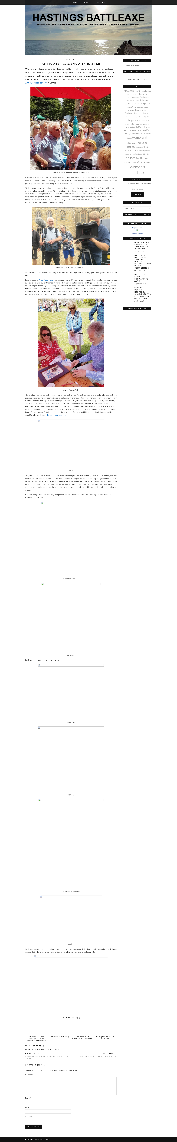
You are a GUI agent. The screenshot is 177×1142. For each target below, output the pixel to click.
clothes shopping (135, 103)
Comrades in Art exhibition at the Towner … (82, 1038)
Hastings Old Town (136, 127)
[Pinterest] (130, 318)
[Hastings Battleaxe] (88, 27)
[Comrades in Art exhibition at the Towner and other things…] (82, 1027)
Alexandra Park (132, 91)
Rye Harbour (142, 158)
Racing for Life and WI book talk (105, 1037)
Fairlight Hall (139, 113)
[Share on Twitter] (37, 1046)
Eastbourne (129, 113)
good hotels (140, 117)
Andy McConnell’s (46, 280)
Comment (29, 1075)
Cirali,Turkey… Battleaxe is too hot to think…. (46, 1055)
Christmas (143, 100)
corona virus (133, 110)
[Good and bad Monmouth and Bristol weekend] (128, 244)
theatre (127, 162)
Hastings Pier (143, 130)
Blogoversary (130, 100)
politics (130, 158)
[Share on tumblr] (43, 1046)
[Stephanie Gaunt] (137, 230)
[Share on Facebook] (34, 1046)
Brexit (137, 100)
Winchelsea (143, 162)
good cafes (132, 117)
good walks (129, 124)
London (137, 150)
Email (28, 1107)
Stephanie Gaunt (137, 227)
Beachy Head (131, 94)
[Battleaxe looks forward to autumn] (128, 276)
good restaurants (140, 120)
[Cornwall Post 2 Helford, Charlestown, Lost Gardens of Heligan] (128, 289)
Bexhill (137, 97)
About (87, 2)
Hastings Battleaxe (40, 1139)
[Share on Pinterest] (40, 1046)
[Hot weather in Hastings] (59, 1027)
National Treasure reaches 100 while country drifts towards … (36, 1038)
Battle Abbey (53, 1049)
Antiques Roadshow (35, 83)
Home (75, 2)
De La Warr (143, 110)
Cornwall (136, 107)
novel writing (130, 154)
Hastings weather (131, 133)
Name (28, 1098)
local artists (139, 147)
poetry (146, 154)
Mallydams (145, 151)
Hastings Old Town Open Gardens (98, 1054)
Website (28, 1117)
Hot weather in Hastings (59, 1037)
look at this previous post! (57, 415)
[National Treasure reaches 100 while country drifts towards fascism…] (37, 1027)
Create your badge (137, 233)
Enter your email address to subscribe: (137, 183)
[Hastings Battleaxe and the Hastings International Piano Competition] (128, 257)
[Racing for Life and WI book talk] (105, 1027)
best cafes (140, 94)
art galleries (145, 91)
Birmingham (144, 97)
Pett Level (138, 154)
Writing (101, 2)
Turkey (134, 163)
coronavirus (144, 107)
